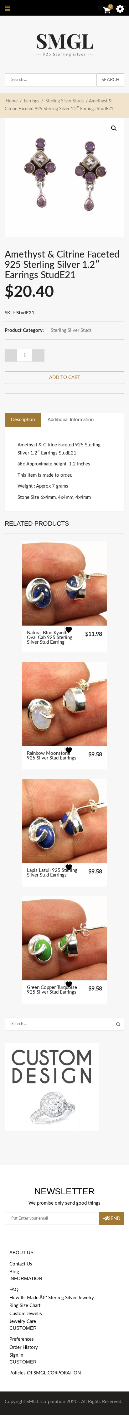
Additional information (71, 419)
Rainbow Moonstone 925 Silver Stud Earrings (51, 755)
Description (23, 419)
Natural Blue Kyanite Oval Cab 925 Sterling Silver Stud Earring (49, 638)
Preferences (21, 1339)
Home (12, 101)
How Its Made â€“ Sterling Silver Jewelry (51, 1297)
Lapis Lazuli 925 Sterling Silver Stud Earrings (52, 872)
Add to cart (64, 377)
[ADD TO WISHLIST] (72, 633)
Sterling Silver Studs (64, 101)
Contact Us (20, 1264)
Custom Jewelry (26, 1313)
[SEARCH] (118, 1024)
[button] (114, 128)
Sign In (16, 1355)
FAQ (13, 1289)
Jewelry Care (22, 1321)
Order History (23, 1347)
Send (114, 1218)
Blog (14, 1272)
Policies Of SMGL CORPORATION (45, 1373)
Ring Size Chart (24, 1305)
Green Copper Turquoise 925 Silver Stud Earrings (52, 990)
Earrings (31, 101)
